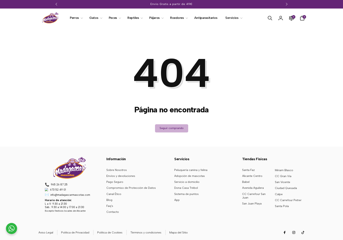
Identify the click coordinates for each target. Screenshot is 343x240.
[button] (75, 18)
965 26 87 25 (59, 184)
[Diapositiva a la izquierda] (56, 4)
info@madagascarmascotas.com (70, 194)
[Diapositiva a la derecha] (286, 4)
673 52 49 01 (58, 189)
